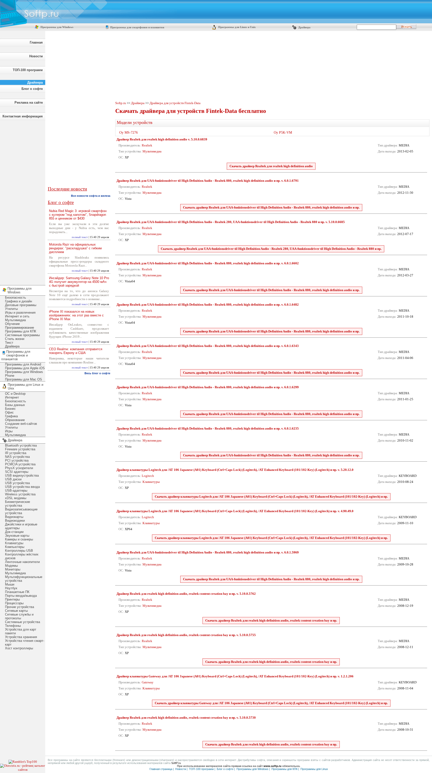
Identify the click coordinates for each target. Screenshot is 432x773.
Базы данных (15, 405)
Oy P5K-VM (283, 132)
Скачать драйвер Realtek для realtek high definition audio (271, 166)
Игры (8, 431)
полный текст (80, 237)
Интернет (12, 397)
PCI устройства (16, 460)
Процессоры (14, 603)
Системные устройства (22, 622)
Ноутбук (11, 588)
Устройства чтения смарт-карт (24, 642)
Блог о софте (32, 89)
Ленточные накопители (22, 562)
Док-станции (14, 532)
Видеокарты (14, 517)
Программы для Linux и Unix (237, 27)
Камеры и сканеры (19, 539)
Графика (11, 416)
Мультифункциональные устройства (23, 579)
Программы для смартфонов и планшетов (137, 27)
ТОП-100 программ (28, 70)
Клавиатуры (14, 543)
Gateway (148, 682)
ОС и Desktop (15, 394)
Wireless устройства (20, 494)
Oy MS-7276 (128, 132)
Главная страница (161, 768)
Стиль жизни (14, 339)
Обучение (12, 324)
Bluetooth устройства (21, 445)
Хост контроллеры (19, 648)
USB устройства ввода (22, 487)
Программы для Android (23, 364)
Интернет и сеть (17, 316)
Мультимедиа (15, 320)
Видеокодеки (15, 520)
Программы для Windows (56, 27)
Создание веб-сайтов (21, 424)
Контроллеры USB (19, 550)
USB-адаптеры (16, 490)
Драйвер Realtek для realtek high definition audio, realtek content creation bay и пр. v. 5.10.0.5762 (186, 594)
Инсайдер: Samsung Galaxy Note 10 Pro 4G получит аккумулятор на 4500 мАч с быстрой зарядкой (79, 281)
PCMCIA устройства (20, 464)
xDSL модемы (15, 498)
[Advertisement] (22, 201)
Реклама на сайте (28, 102)
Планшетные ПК (17, 592)
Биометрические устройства (17, 503)
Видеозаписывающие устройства (21, 511)
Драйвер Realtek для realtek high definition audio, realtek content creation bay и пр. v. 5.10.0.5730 (186, 717)
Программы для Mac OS (23, 379)
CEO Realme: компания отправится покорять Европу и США (75, 351)
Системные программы (22, 335)
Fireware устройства (20, 449)
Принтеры (12, 599)
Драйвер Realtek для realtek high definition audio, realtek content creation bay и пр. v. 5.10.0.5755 (186, 635)
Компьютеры (14, 547)
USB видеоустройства (22, 475)
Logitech (148, 476)
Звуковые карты (17, 535)
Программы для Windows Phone (24, 373)
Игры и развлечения (20, 312)
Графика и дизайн (18, 301)
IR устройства (15, 453)
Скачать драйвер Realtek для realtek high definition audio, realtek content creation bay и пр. (271, 620)
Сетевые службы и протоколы (19, 616)
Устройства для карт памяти (20, 631)
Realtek (147, 145)
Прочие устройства (19, 607)
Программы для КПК (20, 331)
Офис (9, 412)
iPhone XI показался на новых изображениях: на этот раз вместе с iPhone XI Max (76, 315)
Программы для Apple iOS (25, 368)
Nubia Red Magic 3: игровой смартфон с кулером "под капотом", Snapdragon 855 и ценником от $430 (77, 214)
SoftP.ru (176, 762)
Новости (36, 56)
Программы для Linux (314, 768)
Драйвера (304, 27)
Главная (36, 42)
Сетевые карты (16, 611)
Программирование (19, 327)
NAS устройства (17, 457)
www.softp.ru (273, 765)
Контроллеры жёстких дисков (21, 556)
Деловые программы (20, 305)
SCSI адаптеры (16, 472)
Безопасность (15, 297)
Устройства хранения (21, 637)
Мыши (9, 584)
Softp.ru (120, 103)
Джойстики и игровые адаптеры (21, 526)
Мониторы (12, 569)
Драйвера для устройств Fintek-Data (175, 103)
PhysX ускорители (19, 468)
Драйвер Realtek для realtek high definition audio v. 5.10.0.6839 (161, 139)
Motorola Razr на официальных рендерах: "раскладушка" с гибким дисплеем (75, 248)
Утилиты (11, 309)
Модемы (11, 565)
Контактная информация (22, 116)
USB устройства (17, 483)
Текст (9, 342)
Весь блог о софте (97, 373)
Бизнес (10, 409)
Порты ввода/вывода (21, 596)
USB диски (13, 479)
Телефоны (13, 626)
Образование (15, 420)
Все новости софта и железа (90, 195)
